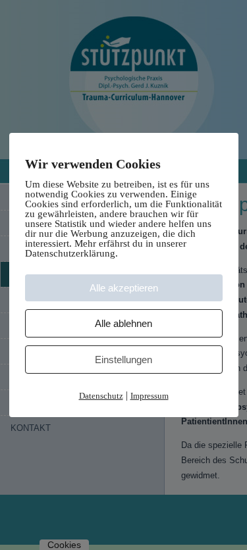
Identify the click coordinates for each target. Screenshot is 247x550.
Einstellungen (123, 359)
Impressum (149, 396)
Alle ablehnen (123, 323)
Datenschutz (101, 396)
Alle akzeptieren (124, 287)
